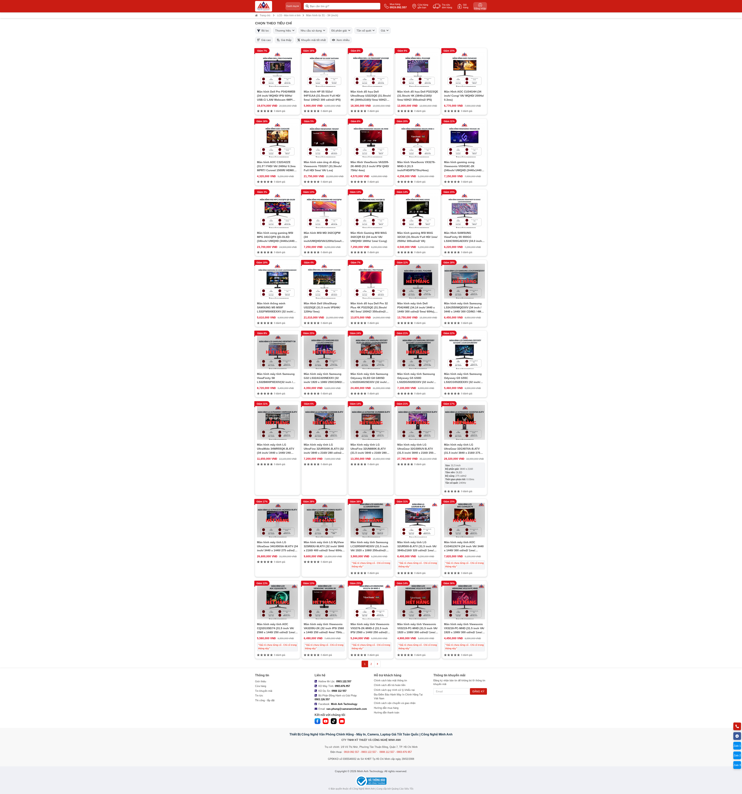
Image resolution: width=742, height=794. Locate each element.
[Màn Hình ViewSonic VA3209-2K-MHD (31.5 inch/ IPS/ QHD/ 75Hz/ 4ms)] (371, 140)
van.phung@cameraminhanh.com (346, 708)
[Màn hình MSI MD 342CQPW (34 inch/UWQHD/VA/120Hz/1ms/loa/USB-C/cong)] (324, 210)
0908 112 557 (339, 690)
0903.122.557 (343, 681)
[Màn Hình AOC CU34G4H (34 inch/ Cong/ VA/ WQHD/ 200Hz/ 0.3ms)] (464, 69)
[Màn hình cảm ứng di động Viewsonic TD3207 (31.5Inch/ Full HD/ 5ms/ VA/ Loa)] (324, 140)
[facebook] (317, 721)
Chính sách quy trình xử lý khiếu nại (394, 689)
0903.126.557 (322, 699)
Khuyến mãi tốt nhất (313, 40)
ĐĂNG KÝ (478, 691)
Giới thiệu (260, 681)
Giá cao (265, 40)
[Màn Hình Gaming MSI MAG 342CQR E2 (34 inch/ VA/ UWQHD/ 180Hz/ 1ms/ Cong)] (371, 210)
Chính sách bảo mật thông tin (390, 680)
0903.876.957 (342, 686)
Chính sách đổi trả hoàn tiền (389, 685)
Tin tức (259, 695)
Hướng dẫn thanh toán (386, 712)
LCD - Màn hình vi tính (289, 15)
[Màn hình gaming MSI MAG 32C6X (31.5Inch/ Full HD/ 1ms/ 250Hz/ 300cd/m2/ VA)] (417, 210)
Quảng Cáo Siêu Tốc (402, 788)
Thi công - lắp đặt (265, 700)
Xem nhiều (342, 40)
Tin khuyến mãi (263, 690)
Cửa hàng (260, 686)
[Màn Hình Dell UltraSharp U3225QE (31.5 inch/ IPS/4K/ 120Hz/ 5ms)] (324, 281)
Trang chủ (265, 15)
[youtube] (325, 721)
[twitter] (334, 721)
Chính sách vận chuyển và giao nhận (394, 703)
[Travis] (269, 6)
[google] (342, 721)
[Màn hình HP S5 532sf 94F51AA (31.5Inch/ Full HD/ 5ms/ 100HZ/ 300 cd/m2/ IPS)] (324, 69)
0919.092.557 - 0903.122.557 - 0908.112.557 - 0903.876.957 (378, 752)
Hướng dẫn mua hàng (386, 707)
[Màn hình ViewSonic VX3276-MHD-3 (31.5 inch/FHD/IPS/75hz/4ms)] (417, 140)
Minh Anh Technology (344, 704)
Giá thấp (285, 40)
